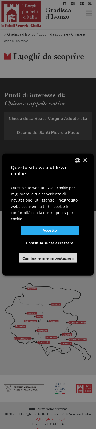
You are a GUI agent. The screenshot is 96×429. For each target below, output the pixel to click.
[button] (48, 258)
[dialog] (48, 214)
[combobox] (77, 160)
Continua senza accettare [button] (50, 243)
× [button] (85, 160)
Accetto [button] (50, 230)
